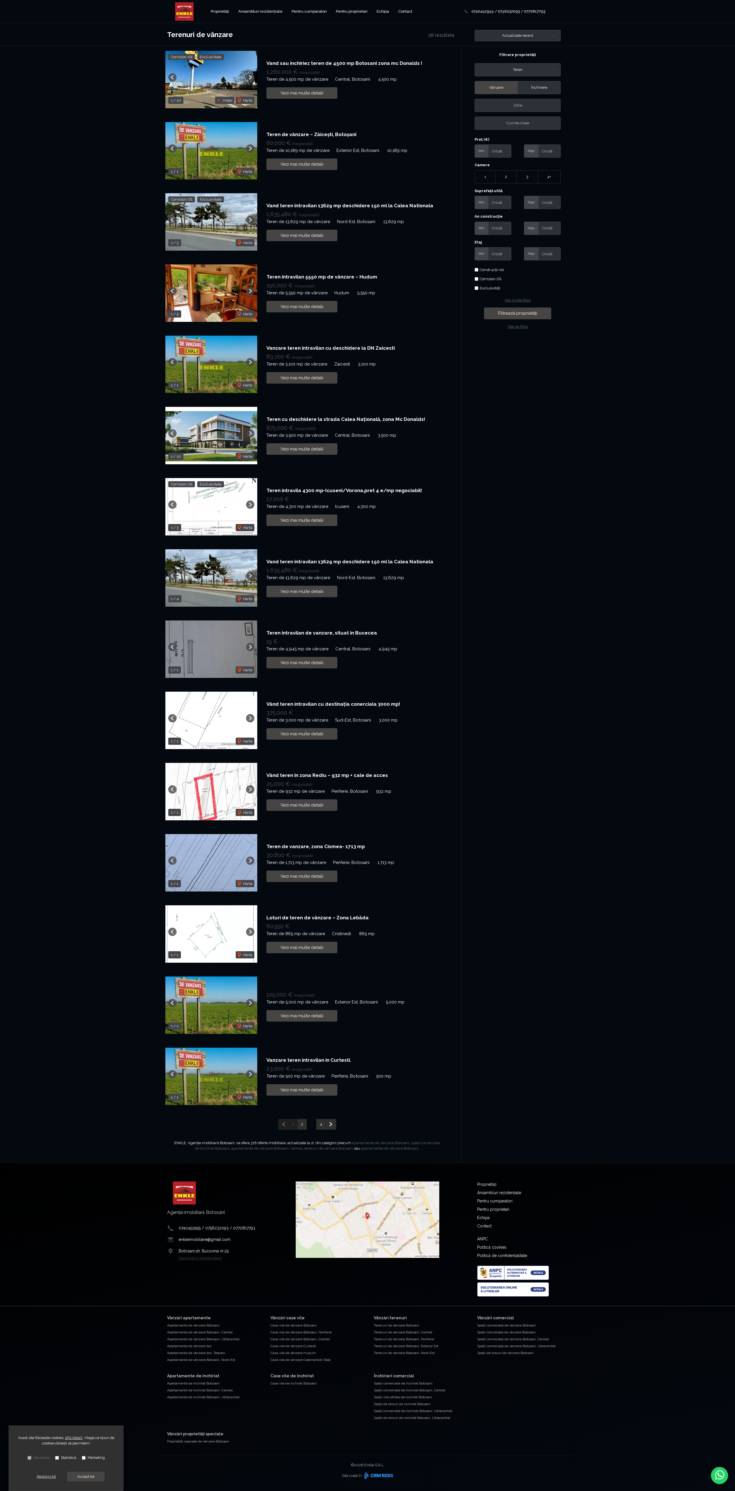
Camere (482, 165)
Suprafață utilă (488, 191)
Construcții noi (492, 270)
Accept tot (85, 1476)
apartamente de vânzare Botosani (380, 1143)
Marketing (96, 1457)
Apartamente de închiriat (193, 1376)
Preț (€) (482, 139)
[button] (172, 77)
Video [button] (227, 100)
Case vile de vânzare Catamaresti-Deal (300, 1360)
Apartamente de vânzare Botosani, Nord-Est (201, 1360)
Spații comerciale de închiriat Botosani (403, 1383)
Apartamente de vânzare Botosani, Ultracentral (203, 1339)
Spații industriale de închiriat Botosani (403, 1397)
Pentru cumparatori (309, 11)
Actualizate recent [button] (517, 35)
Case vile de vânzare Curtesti (293, 1346)
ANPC (482, 1239)
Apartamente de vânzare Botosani (193, 1325)
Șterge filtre (518, 326)
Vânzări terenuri (390, 1318)
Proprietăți (220, 11)
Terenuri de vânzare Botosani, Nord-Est (404, 1353)
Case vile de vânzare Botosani (293, 1325)
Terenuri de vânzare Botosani (396, 1325)
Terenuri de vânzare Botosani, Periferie (404, 1339)
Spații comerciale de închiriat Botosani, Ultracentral (413, 1411)
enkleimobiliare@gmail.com (205, 1239)
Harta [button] (247, 100)
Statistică (68, 1457)
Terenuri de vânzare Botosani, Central (403, 1332)
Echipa (383, 11)
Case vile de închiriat (292, 1376)
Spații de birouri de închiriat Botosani (402, 1404)
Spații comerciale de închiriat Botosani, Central (409, 1390)
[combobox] (518, 69)
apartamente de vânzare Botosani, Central (267, 1148)
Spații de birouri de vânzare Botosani (505, 1353)
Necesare (41, 1457)
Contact (405, 11)
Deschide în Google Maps (200, 1258)
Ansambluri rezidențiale (260, 11)
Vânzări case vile (287, 1318)
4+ (549, 177)
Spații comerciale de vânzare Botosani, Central (513, 1339)
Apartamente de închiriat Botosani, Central (200, 1390)
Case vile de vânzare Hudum (293, 1353)
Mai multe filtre (518, 300)
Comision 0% (490, 279)
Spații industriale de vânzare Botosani (506, 1332)
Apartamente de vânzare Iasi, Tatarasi (196, 1353)
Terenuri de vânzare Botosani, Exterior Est (406, 1346)
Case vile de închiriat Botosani (293, 1383)
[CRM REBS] (378, 1475)
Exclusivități (490, 288)
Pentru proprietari (352, 11)
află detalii (74, 1438)
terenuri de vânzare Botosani (328, 1148)
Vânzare (496, 87)
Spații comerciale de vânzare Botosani (506, 1325)
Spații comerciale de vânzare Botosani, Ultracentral (516, 1346)
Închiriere (539, 87)
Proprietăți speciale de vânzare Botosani (198, 1441)
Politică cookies (491, 1247)
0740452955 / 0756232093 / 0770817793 (508, 11)
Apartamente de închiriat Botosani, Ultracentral (203, 1397)
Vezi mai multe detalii (302, 93)
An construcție (489, 216)
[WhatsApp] (719, 1475)
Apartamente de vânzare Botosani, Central (200, 1332)
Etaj (478, 242)
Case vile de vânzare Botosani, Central (300, 1339)
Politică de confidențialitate (502, 1255)
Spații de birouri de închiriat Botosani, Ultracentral (412, 1418)
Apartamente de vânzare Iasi (189, 1346)
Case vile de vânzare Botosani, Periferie (301, 1332)
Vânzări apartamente (189, 1318)
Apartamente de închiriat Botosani (193, 1383)
